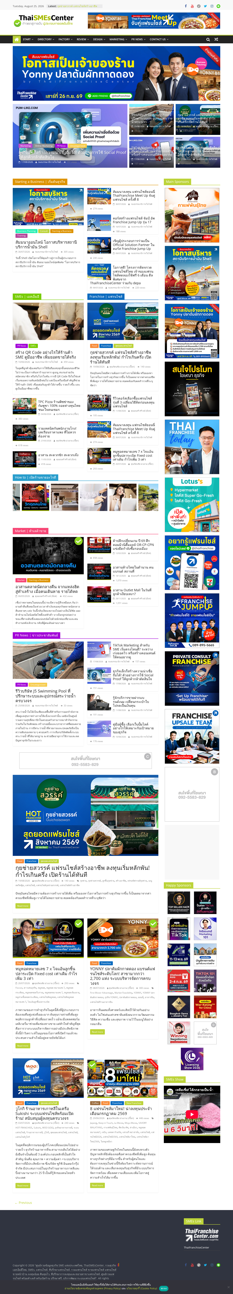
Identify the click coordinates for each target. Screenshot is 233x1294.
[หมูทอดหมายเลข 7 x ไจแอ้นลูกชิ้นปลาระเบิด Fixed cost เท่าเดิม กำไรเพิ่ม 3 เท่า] (99, 450)
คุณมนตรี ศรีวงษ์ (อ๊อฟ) (66, 459)
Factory (64, 39)
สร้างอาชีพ (121, 880)
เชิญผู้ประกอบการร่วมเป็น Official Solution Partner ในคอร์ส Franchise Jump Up (133, 245)
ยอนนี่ (140, 997)
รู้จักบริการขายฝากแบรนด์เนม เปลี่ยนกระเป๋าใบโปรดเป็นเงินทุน (131, 701)
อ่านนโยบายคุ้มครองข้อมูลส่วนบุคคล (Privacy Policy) (93, 1288)
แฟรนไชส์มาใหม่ (127, 1136)
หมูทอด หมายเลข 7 (55, 987)
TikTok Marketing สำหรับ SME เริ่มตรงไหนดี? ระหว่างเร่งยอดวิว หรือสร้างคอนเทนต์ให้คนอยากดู (152, 151)
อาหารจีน (149, 997)
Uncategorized (40, 145)
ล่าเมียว (133, 1127)
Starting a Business (62, 231)
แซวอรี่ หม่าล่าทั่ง (131, 1132)
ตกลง (164, 1288)
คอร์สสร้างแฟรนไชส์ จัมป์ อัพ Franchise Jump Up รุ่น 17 (134, 220)
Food (94, 345)
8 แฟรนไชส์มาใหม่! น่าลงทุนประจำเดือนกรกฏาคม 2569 (121, 1111)
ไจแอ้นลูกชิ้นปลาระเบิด (39, 1001)
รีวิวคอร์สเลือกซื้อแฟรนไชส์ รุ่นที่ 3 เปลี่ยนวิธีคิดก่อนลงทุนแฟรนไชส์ (76, 5)
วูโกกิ (46, 1132)
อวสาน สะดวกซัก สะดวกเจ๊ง (58, 455)
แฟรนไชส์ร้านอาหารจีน (101, 1002)
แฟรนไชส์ (30, 885)
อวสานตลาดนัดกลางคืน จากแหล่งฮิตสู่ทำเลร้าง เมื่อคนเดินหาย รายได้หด (47, 589)
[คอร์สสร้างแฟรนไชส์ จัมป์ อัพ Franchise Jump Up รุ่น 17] (99, 217)
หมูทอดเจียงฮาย (71, 992)
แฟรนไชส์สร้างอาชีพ (70, 885)
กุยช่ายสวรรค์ (94, 880)
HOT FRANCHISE (23, 1127)
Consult (44, 231)
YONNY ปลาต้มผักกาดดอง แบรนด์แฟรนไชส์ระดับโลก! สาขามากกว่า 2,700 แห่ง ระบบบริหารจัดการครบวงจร (122, 976)
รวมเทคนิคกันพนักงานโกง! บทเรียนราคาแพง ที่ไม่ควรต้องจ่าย (57, 432)
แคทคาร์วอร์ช (114, 1132)
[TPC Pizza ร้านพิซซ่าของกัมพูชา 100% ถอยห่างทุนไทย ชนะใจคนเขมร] (24, 400)
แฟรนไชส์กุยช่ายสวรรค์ (47, 885)
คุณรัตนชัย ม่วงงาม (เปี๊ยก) (207, 126)
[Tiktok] (199, 6)
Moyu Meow (131, 1122)
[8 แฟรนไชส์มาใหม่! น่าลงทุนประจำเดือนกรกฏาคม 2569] (122, 1061)
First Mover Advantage (101, 992)
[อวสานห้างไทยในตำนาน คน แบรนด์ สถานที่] (99, 566)
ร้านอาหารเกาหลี (34, 1132)
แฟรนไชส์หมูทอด (47, 997)
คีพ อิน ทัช (123, 1127)
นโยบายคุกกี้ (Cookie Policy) (142, 1288)
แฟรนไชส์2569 (110, 1136)
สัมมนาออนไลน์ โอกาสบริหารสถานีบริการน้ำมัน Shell (46, 244)
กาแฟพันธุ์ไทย (110, 1127)
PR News (137, 39)
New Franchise (134, 1103)
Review (81, 39)
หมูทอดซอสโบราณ (34, 992)
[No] (228, 1287)
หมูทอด (41, 987)
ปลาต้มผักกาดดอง (128, 997)
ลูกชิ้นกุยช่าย (108, 880)
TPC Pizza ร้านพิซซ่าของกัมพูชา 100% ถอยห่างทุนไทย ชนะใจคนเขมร (59, 406)
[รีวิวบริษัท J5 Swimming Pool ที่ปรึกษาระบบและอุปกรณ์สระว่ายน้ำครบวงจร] (70, 136)
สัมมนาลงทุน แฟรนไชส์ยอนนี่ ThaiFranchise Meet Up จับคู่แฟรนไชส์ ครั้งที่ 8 (134, 195)
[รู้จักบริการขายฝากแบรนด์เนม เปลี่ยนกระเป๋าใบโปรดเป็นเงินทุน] (99, 696)
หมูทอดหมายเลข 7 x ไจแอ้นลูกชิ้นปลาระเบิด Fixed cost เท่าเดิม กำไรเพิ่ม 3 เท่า (133, 455)
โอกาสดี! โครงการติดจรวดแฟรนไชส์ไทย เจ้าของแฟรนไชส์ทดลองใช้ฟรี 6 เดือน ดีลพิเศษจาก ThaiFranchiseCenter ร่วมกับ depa (121, 275)
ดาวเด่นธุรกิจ (30, 987)
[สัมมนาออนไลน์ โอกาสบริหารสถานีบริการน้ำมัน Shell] (48, 190)
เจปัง (104, 1132)
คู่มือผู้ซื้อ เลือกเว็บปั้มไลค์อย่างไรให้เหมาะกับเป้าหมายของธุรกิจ (133, 728)
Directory (45, 39)
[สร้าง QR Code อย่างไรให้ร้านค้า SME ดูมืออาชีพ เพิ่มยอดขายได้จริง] (48, 305)
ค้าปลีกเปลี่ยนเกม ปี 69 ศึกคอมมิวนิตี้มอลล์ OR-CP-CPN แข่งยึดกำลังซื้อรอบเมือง (133, 544)
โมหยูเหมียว (106, 1141)
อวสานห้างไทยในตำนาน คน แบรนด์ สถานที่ (133, 569)
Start (27, 39)
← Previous (23, 1202)
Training (21, 235)
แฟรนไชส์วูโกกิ (22, 1136)
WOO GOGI (48, 1127)
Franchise (106, 345)
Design (97, 39)
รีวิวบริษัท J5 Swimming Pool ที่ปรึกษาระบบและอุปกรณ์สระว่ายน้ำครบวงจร (70, 155)
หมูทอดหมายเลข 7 (54, 992)
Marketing (117, 39)
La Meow (118, 1122)
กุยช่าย (83, 880)
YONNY (137, 992)
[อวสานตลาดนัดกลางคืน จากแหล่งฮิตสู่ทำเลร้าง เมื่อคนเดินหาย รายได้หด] (48, 539)
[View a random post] (216, 39)
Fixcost (18, 987)
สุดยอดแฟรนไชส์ (123, 345)
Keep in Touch (105, 1122)
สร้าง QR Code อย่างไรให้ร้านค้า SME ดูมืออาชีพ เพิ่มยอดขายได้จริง (45, 354)
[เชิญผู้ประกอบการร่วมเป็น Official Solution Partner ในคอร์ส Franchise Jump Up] (99, 239)
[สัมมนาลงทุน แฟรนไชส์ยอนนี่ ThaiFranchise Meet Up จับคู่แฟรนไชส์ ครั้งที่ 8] (99, 190)
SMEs (33, 345)
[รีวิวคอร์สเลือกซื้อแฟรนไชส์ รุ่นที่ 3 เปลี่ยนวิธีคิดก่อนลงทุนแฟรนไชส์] (99, 397)
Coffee (95, 1103)
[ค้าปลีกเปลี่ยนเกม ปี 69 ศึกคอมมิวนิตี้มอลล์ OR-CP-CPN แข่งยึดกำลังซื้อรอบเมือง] (99, 539)
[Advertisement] (192, 852)
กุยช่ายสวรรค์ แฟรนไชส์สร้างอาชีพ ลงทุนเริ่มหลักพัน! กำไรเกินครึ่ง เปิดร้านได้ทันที (197, 118)
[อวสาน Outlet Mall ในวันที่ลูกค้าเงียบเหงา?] (99, 589)
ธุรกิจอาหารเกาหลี (63, 1127)
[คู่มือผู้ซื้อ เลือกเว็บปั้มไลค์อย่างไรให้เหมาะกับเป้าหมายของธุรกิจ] (99, 723)
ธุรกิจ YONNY (111, 997)
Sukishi (37, 1127)
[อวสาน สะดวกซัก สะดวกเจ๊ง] (24, 453)
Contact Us (158, 39)
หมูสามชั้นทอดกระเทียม (26, 997)
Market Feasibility (123, 992)
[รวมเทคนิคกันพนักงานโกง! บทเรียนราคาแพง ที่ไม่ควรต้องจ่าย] (24, 427)
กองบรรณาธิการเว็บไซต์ (49, 162)
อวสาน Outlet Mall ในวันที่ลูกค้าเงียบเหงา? (132, 592)
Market (21, 580)
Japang (93, 1122)
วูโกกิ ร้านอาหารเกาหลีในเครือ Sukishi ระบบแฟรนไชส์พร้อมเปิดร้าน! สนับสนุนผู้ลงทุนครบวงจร (44, 1113)
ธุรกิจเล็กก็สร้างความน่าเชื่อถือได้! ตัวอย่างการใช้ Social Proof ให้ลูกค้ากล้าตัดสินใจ (198, 151)
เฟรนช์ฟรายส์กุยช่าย (137, 880)
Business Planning (26, 231)
